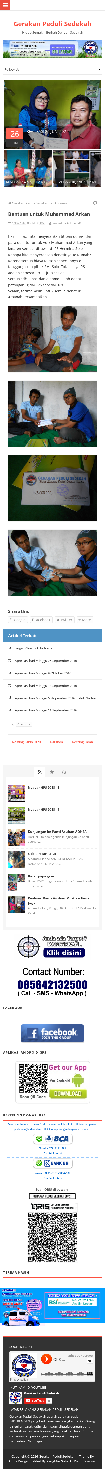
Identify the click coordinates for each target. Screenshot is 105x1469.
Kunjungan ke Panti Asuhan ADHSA (57, 831)
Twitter (65, 619)
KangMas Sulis (57, 1461)
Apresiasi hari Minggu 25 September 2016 (46, 660)
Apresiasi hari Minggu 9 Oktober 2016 (43, 673)
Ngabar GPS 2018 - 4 (43, 809)
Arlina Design (18, 1461)
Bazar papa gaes (41, 876)
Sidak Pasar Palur (42, 853)
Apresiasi (24, 724)
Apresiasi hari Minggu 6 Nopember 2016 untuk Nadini (55, 698)
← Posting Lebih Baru (24, 742)
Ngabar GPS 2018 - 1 (43, 787)
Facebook (41, 619)
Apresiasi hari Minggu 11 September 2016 (46, 710)
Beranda (56, 742)
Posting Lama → (84, 742)
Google (19, 619)
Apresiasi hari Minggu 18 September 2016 (46, 685)
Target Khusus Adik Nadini (34, 648)
